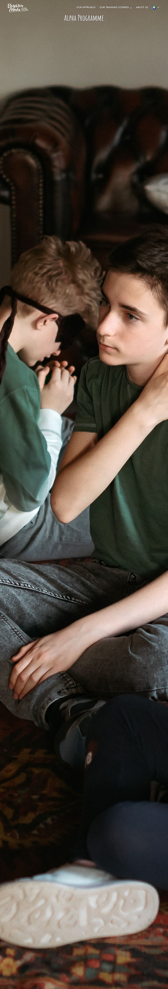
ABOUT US (142, 7)
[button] (116, 7)
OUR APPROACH (85, 7)
